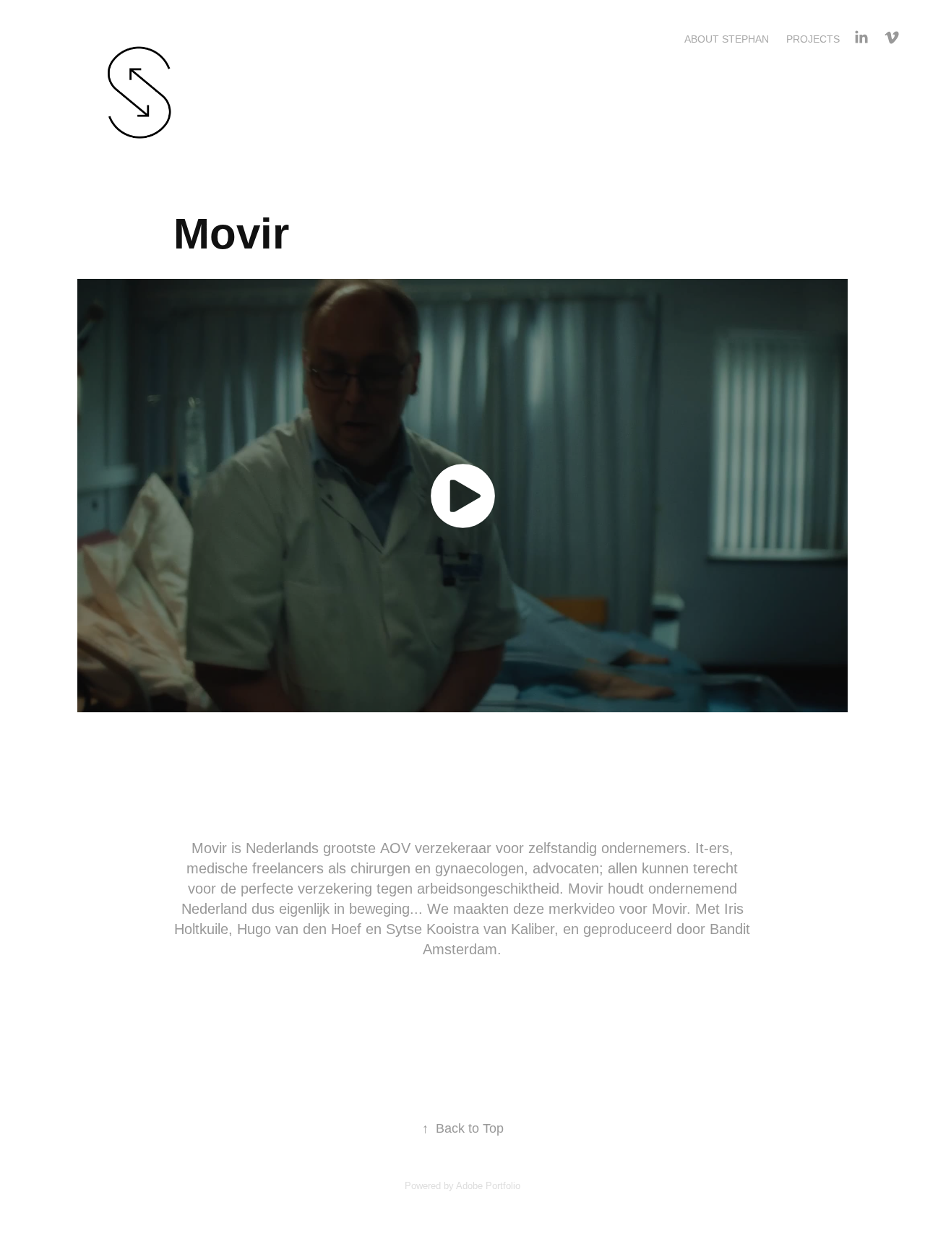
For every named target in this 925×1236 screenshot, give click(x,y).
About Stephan (726, 39)
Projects (813, 39)
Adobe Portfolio (488, 1185)
